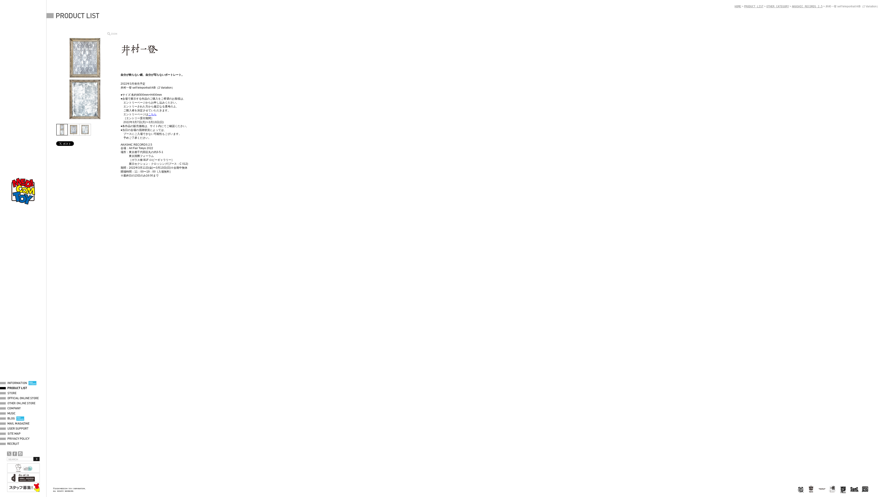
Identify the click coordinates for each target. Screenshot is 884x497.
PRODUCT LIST (17, 388)
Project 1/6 (811, 489)
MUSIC (12, 413)
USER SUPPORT (18, 429)
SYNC (854, 489)
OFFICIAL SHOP (17, 393)
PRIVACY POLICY (18, 439)
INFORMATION (17, 383)
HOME (738, 6)
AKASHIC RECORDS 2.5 (807, 6)
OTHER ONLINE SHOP (22, 403)
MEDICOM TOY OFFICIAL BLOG (865, 489)
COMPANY (14, 408)
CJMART (832, 489)
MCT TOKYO (822, 489)
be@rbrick (800, 489)
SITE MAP (14, 434)
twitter (9, 453)
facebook (14, 453)
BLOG (11, 418)
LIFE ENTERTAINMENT (843, 489)
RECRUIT (14, 444)
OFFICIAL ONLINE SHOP (24, 398)
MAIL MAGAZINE (18, 424)
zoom (112, 33)
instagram (20, 453)
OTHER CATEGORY (777, 6)
